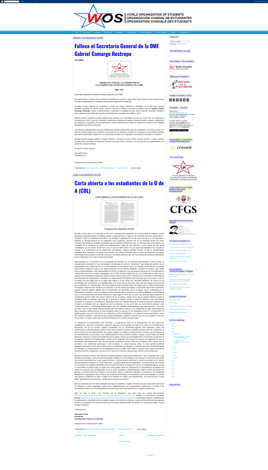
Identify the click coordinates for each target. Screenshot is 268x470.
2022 (173, 323)
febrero (175, 357)
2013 (173, 369)
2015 (173, 363)
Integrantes (119, 32)
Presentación (86, 32)
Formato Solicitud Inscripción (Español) (181, 247)
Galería (173, 32)
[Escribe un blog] (134, 168)
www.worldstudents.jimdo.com (178, 113)
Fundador (97, 32)
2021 (173, 326)
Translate (184, 44)
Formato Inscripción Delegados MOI (180, 250)
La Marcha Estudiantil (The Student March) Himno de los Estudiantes (180, 280)
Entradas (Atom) (125, 441)
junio (174, 349)
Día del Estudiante (161, 32)
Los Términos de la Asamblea (178, 284)
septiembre (176, 334)
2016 (173, 361)
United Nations (173, 303)
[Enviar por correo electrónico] (132, 168)
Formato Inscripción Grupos (177, 261)
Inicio (76, 32)
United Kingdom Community (177, 309)
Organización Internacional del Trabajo (181, 306)
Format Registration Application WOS (180, 244)
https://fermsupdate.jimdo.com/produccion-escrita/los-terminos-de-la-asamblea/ (104, 395)
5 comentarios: (122, 168)
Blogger (150, 455)
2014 (173, 366)
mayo (175, 352)
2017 (173, 331)
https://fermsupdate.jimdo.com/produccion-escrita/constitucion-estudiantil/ (108, 398)
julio (174, 347)
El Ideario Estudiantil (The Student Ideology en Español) (179, 288)
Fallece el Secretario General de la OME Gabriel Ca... (181, 337)
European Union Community (177, 312)
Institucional (108, 32)
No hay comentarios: (125, 429)
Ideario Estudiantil (146, 32)
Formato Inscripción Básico (177, 253)
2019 (173, 329)
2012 (173, 371)
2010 (173, 377)
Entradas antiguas (156, 435)
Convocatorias (184, 32)
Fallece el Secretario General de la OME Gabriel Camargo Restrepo (117, 49)
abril (174, 355)
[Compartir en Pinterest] (140, 168)
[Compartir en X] (136, 168)
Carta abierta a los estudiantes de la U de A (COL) (181, 342)
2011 (173, 374)
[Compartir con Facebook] (138, 168)
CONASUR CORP (174, 300)
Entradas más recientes (85, 435)
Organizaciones (131, 32)
